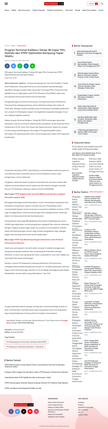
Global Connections (55, 10)
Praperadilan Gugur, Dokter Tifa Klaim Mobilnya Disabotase (89, 97)
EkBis (13, 10)
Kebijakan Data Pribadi (56, 417)
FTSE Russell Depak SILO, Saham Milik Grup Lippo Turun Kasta (88, 132)
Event (101, 10)
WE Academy (83, 410)
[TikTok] (23, 411)
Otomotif (69, 10)
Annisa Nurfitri (18, 330)
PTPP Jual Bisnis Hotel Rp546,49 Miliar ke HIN (23, 388)
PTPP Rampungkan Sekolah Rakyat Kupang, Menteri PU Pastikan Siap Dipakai (36, 383)
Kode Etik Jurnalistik (55, 414)
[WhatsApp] (19, 65)
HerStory (81, 402)
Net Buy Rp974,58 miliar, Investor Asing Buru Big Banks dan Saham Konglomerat (87, 120)
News (7, 10)
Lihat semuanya (95, 192)
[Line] (32, 65)
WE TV (80, 412)
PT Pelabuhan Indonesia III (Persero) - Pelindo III (24, 347)
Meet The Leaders (89, 10)
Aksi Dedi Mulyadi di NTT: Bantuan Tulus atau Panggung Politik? (89, 53)
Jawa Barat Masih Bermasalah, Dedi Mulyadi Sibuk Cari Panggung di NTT (89, 64)
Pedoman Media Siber (55, 407)
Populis (80, 405)
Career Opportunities (55, 405)
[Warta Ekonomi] (54, 4)
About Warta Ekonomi (56, 402)
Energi (77, 10)
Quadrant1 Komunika (85, 407)
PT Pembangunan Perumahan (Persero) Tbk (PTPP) (26, 342)
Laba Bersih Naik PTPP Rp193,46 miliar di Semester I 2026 (28, 377)
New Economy (24, 10)
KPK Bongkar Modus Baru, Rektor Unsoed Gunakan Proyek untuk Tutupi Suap (88, 75)
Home (7, 46)
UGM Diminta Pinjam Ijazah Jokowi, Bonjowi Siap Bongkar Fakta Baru (89, 86)
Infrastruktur (21, 46)
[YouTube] (30, 411)
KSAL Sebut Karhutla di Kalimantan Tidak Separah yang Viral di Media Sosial (88, 108)
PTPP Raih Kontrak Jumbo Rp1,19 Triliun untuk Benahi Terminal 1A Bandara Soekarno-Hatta (35, 366)
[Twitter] (13, 65)
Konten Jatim (83, 415)
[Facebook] (7, 65)
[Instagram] (36, 411)
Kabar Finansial (38, 10)
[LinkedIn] (26, 65)
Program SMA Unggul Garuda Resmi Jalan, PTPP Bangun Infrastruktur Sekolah (36, 372)
